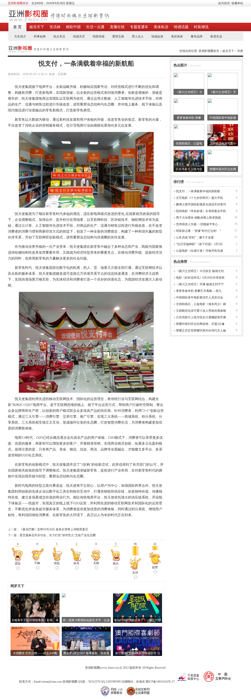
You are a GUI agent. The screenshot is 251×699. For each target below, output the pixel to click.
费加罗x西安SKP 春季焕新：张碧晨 (86, 653)
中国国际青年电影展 (223, 117)
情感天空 (79, 36)
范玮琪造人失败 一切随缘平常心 (197, 224)
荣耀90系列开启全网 (223, 169)
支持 (135, 572)
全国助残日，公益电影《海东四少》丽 (201, 304)
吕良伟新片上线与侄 (189, 169)
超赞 (155, 567)
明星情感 (98, 36)
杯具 (76, 563)
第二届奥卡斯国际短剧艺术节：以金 (86, 620)
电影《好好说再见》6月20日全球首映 (200, 277)
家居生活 (216, 36)
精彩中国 (73, 27)
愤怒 (57, 563)
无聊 (96, 563)
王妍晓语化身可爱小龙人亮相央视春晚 (201, 310)
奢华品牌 (196, 36)
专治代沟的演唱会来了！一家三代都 (137, 620)
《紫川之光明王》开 (223, 92)
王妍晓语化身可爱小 (223, 143)
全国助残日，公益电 (189, 143)
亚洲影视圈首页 (209, 51)
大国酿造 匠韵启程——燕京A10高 (35, 653)
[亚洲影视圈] (38, 51)
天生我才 (20, 36)
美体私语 (161, 27)
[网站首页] (58, 20)
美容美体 (177, 36)
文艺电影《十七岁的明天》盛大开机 (199, 198)
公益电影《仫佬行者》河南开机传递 (199, 250)
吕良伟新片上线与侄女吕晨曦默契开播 (201, 317)
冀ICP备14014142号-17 (161, 681)
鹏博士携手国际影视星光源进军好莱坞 (201, 204)
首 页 (17, 27)
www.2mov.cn (109, 667)
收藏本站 (237, 3)
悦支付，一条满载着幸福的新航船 (198, 191)
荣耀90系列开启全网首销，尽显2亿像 (200, 324)
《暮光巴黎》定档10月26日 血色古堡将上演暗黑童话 (54, 529)
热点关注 (59, 36)
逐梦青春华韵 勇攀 (189, 117)
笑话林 (55, 27)
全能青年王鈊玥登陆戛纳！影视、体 (35, 620)
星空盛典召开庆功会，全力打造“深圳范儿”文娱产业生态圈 (58, 535)
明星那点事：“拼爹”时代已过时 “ (198, 231)
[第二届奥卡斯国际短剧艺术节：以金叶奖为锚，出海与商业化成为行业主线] (64, 596)
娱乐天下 (36, 27)
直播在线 (117, 27)
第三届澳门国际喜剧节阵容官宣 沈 (137, 653)
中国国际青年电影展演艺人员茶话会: (200, 297)
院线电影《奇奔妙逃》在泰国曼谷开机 (201, 211)
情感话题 (181, 27)
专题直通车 (139, 27)
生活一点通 (95, 27)
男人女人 (138, 36)
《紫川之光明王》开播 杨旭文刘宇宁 (200, 284)
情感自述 (157, 36)
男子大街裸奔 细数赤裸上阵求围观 (198, 217)
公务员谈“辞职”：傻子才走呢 (195, 237)
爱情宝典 (118, 36)
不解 (37, 563)
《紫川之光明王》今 (189, 92)
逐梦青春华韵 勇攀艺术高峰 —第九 (199, 291)
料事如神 (40, 36)
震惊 (18, 563)
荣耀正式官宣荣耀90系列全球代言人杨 (201, 330)
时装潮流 (201, 27)
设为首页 (224, 3)
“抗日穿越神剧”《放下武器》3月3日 (199, 244)
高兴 (116, 563)
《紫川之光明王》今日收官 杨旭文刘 (200, 271)
